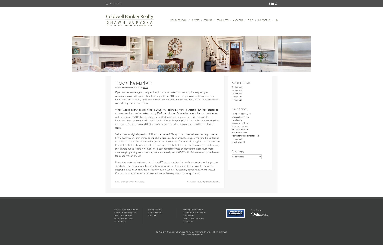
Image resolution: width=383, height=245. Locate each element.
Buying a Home (155, 209)
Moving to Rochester (193, 209)
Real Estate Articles (240, 129)
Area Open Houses (123, 215)
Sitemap (223, 232)
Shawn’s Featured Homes (126, 209)
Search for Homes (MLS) (125, 212)
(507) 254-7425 (115, 3)
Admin (145, 88)
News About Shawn (240, 123)
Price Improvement (240, 126)
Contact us (188, 221)
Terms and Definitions (193, 218)
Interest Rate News (240, 117)
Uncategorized (238, 142)
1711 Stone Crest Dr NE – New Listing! (129, 182)
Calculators (188, 215)
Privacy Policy (211, 232)
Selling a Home (155, 212)
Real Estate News (239, 132)
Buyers (195, 20)
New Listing (237, 120)
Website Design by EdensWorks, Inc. (191, 234)
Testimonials (237, 87)
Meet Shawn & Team (123, 218)
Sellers (208, 20)
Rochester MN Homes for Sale (245, 136)
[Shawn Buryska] (129, 28)
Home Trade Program (241, 114)
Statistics (152, 215)
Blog (250, 20)
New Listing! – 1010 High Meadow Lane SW (203, 182)
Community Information (194, 212)
